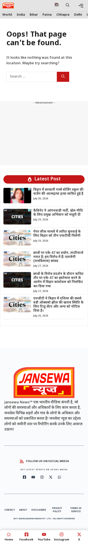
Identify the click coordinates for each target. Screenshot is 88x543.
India (21, 15)
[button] (68, 5)
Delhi (78, 15)
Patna (47, 15)
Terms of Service (76, 510)
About (23, 510)
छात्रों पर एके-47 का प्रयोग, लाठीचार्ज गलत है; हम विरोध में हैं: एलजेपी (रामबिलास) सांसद (58, 257)
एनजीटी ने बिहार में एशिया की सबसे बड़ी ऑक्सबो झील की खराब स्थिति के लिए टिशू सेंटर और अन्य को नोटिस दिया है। (58, 304)
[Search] (63, 77)
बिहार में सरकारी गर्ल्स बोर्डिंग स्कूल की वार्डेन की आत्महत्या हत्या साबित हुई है (58, 192)
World (7, 15)
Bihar (34, 15)
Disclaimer (38, 510)
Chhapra (62, 15)
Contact (9, 510)
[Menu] (81, 6)
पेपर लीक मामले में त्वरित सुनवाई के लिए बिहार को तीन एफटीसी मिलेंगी (57, 234)
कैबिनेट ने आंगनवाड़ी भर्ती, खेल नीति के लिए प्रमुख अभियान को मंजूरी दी (58, 213)
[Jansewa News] (8, 5)
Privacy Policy (57, 510)
